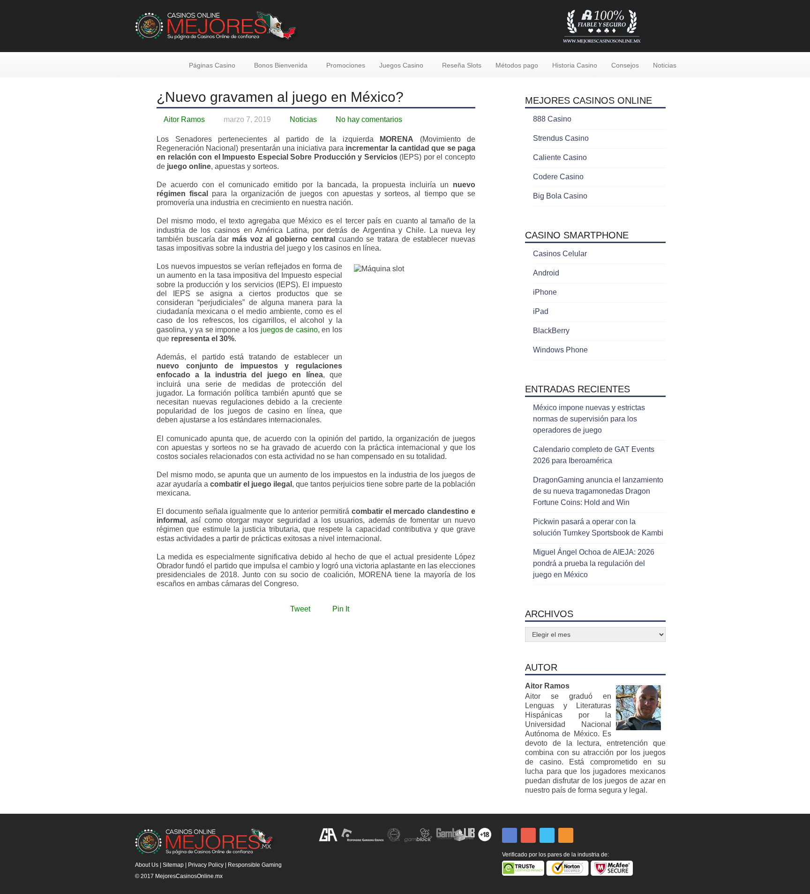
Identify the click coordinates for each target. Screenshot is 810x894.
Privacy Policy (206, 865)
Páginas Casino (212, 65)
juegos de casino (289, 330)
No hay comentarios (369, 119)
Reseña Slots (461, 65)
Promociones (345, 65)
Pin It (340, 609)
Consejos (625, 65)
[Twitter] (547, 835)
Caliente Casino (560, 157)
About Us (146, 865)
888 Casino (552, 119)
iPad (540, 311)
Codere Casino (558, 177)
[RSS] (565, 835)
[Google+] (528, 835)
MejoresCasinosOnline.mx (189, 876)
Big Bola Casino (560, 196)
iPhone (545, 292)
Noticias (664, 65)
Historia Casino (574, 65)
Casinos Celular (560, 254)
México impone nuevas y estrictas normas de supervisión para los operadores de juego (589, 419)
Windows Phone (560, 350)
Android (546, 273)
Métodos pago (516, 65)
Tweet (300, 609)
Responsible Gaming (255, 865)
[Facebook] (509, 835)
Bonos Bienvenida (281, 65)
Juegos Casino (401, 65)
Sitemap (173, 865)
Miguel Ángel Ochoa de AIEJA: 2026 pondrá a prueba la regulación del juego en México (593, 563)
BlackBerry (551, 331)
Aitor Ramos (184, 119)
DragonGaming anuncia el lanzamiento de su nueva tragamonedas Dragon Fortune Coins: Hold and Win (598, 491)
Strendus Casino (561, 138)
